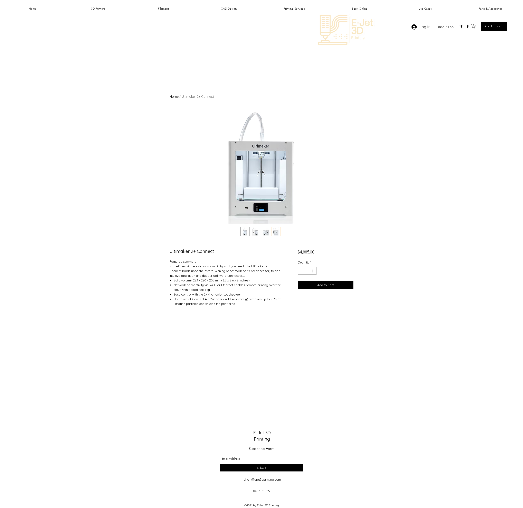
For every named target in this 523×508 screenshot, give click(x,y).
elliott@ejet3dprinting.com (262, 479)
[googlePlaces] (461, 26)
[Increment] (313, 271)
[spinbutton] (307, 271)
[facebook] (468, 26)
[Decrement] (301, 271)
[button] (473, 26)
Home (174, 96)
